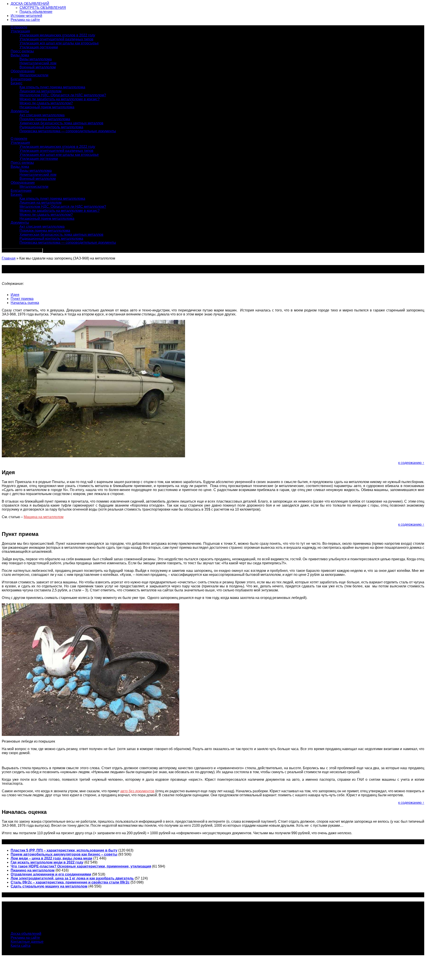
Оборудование (23, 71)
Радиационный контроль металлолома (51, 127)
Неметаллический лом (38, 63)
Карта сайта (20, 945)
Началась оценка (25, 303)
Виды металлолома (36, 59)
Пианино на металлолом (33, 870)
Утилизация (20, 31)
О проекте (19, 27)
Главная (9, 258)
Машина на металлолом (43, 517)
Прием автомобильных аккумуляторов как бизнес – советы (64, 854)
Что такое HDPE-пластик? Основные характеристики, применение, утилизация (81, 866)
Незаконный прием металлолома (47, 107)
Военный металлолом (38, 67)
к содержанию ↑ (411, 463)
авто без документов (137, 791)
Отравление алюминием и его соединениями (51, 874)
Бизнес (16, 83)
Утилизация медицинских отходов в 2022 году (57, 35)
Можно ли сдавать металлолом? (46, 103)
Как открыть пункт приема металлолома (52, 87)
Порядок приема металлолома (45, 119)
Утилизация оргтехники (39, 47)
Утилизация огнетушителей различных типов (56, 39)
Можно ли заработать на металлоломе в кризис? (60, 99)
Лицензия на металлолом (40, 91)
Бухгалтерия (21, 79)
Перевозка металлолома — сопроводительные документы (68, 131)
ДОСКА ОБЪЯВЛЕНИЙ (30, 4)
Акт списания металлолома (42, 115)
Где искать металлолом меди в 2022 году (47, 862)
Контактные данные (27, 941)
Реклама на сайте (25, 20)
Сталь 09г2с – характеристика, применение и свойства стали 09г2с (70, 882)
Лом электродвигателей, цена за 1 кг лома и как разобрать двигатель (72, 878)
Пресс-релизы (22, 51)
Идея (15, 295)
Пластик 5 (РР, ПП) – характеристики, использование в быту (64, 850)
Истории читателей (26, 16)
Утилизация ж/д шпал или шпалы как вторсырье (59, 43)
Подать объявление (36, 12)
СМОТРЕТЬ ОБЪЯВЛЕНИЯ (43, 8)
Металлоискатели (34, 75)
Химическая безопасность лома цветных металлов (61, 123)
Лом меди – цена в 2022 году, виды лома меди (51, 858)
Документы (20, 111)
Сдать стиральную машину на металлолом (49, 886)
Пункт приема (22, 299)
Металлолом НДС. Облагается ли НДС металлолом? (63, 95)
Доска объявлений (26, 933)
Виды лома (20, 55)
